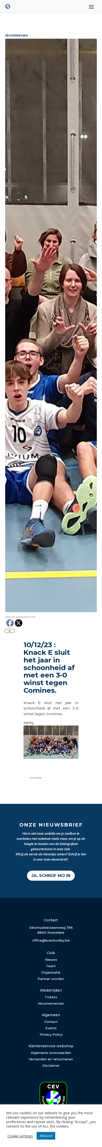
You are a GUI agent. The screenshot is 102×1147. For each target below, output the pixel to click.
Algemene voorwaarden (51, 1053)
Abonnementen (51, 1003)
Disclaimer (51, 1065)
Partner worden (51, 979)
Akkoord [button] (46, 1135)
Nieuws (51, 959)
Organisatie (50, 972)
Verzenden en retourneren (51, 1059)
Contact (51, 1022)
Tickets (51, 997)
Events (51, 1028)
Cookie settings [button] (20, 1136)
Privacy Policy (51, 1034)
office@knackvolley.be (51, 940)
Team (51, 966)
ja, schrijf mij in (50, 875)
